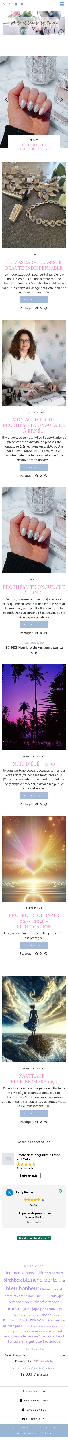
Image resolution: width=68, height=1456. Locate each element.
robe (42, 1331)
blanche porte (40, 1280)
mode (46, 1315)
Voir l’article (34, 300)
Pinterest (35, 1419)
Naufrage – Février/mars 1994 (34, 1079)
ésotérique (52, 1341)
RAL (21, 1331)
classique (57, 1296)
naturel (55, 1315)
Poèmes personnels (34, 756)
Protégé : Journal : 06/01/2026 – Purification (34, 921)
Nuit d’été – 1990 (34, 763)
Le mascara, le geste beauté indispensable (34, 265)
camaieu (42, 1296)
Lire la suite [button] (34, 1222)
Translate (46, 1361)
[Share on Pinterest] (46, 308)
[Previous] (7, 100)
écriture (14, 1341)
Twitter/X (35, 1391)
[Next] (61, 100)
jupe (35, 1309)
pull (63, 1326)
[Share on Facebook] (36, 308)
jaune (27, 1309)
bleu (62, 1280)
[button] (63, 5)
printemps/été (44, 1326)
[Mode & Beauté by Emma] (34, 29)
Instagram (35, 1400)
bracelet (56, 1289)
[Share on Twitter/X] (41, 308)
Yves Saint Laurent (44, 1336)
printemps (32, 1326)
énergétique (31, 1341)
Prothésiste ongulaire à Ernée (34, 147)
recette (27, 1331)
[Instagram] (10, 4)
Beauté (34, 140)
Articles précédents (34, 1142)
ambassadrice (34, 1273)
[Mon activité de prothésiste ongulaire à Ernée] (34, 363)
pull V (9, 1331)
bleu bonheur (22, 1288)
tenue (27, 1336)
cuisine (35, 1302)
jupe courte (48, 1309)
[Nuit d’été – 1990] (34, 707)
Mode (34, 255)
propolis (56, 1326)
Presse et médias (34, 412)
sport (58, 1331)
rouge (50, 1331)
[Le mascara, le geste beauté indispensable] (34, 205)
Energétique (34, 908)
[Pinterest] (16, 4)
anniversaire (55, 1273)
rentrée (34, 1331)
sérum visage (13, 1336)
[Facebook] (22, 4)
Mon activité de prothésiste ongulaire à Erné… (34, 425)
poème (20, 1326)
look (38, 1315)
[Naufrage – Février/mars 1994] (34, 1019)
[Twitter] (4, 4)
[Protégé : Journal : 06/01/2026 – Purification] (34, 859)
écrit (61, 1336)
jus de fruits (26, 1315)
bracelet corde (15, 1296)
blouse (45, 1289)
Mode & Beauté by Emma (39, 1428)
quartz (16, 1331)
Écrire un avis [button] (28, 1176)
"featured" (13, 1273)
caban (30, 1296)
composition (18, 1302)
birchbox (12, 1280)
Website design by (34, 1433)
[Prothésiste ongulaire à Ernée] (34, 530)
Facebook (35, 1410)
